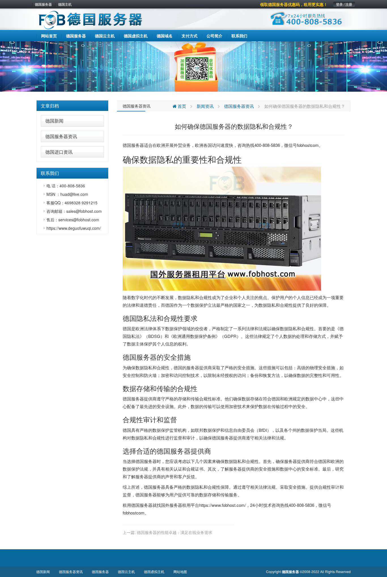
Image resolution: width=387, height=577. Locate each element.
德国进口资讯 (59, 152)
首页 (181, 106)
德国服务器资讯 (61, 136)
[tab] (72, 105)
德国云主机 (126, 571)
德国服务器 (43, 4)
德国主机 (65, 4)
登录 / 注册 (344, 4)
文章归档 (50, 105)
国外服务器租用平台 (180, 505)
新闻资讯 (205, 106)
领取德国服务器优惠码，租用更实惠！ (294, 4)
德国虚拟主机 (154, 571)
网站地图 (180, 571)
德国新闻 (54, 120)
